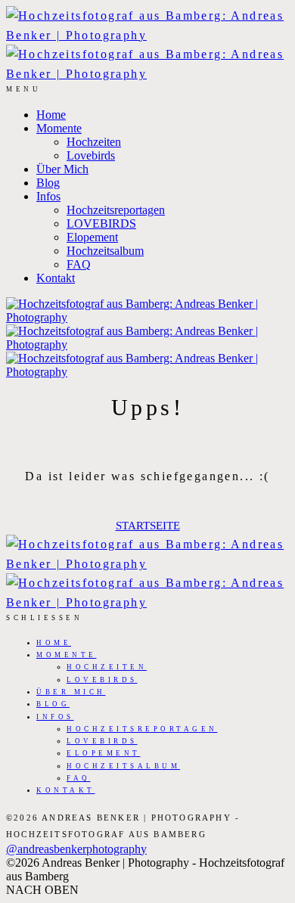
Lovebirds (91, 155)
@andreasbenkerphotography (76, 848)
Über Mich (62, 169)
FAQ (79, 264)
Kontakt (55, 278)
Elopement (92, 237)
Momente (59, 128)
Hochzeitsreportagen (116, 209)
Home (51, 114)
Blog (48, 182)
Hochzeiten (94, 141)
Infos (48, 196)
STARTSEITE (148, 526)
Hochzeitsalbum (105, 250)
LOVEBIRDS (101, 223)
